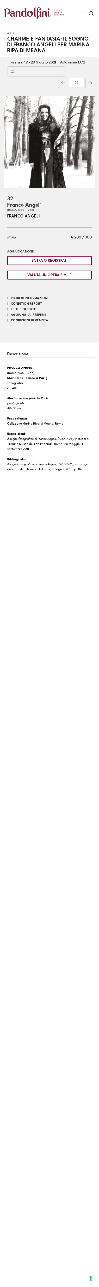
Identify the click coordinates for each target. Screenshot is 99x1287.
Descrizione (17, 354)
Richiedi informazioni (29, 298)
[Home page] (34, 13)
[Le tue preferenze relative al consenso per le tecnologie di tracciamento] (90, 1278)
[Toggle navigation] (83, 13)
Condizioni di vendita (29, 320)
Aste (11, 33)
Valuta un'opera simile (49, 275)
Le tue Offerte (23, 309)
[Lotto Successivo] (90, 83)
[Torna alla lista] (36, 71)
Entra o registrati (49, 261)
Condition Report (26, 303)
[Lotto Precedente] (63, 83)
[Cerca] (91, 13)
